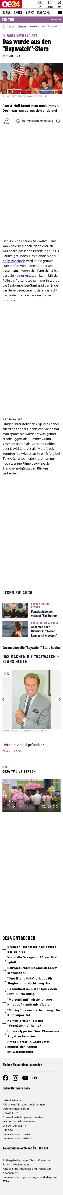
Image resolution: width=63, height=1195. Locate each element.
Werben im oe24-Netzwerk (19, 1121)
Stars (30, 12)
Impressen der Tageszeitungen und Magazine (30, 1177)
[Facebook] (5, 1078)
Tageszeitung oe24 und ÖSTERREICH (25, 1148)
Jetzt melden (12, 750)
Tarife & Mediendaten (16, 1164)
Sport (18, 12)
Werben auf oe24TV (15, 1126)
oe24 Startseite (12, 1100)
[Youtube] (25, 1078)
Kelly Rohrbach (13, 261)
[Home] (3, 26)
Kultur (8, 19)
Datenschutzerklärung (16, 1109)
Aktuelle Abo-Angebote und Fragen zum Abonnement (27, 1171)
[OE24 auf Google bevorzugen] (58, 121)
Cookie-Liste (10, 1113)
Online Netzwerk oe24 (16, 1088)
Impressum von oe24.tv (17, 1138)
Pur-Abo (8, 1130)
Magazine (43, 12)
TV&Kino (22, 26)
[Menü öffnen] (59, 12)
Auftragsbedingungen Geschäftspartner (27, 1160)
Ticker (5, 12)
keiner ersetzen (27, 276)
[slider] (20, 806)
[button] (8, 806)
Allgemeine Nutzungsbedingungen (24, 1104)
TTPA (6, 1181)
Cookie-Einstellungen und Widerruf (24, 1117)
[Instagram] (15, 1078)
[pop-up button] (49, 806)
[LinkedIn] (35, 1078)
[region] (31, 701)
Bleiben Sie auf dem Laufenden (22, 1065)
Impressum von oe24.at (17, 1134)
